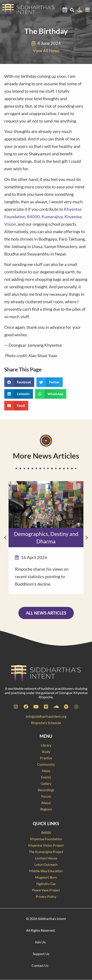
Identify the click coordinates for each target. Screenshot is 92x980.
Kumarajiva (52, 216)
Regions (46, 809)
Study (46, 751)
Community (46, 764)
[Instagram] (15, 706)
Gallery (46, 783)
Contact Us (40, 965)
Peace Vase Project (46, 890)
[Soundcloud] (56, 706)
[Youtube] (35, 706)
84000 (33, 216)
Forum (46, 796)
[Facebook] (25, 706)
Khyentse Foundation (46, 839)
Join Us (40, 942)
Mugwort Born (46, 877)
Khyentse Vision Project (46, 845)
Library (46, 745)
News (46, 771)
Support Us (41, 954)
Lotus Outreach (46, 864)
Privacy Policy (46, 896)
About (46, 803)
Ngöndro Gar (46, 884)
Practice (46, 758)
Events (46, 777)
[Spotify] (66, 706)
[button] (72, 9)
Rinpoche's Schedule (46, 723)
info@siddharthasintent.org (46, 716)
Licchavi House (46, 858)
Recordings (46, 790)
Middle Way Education (46, 871)
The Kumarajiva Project (46, 852)
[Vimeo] (46, 706)
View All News (46, 50)
